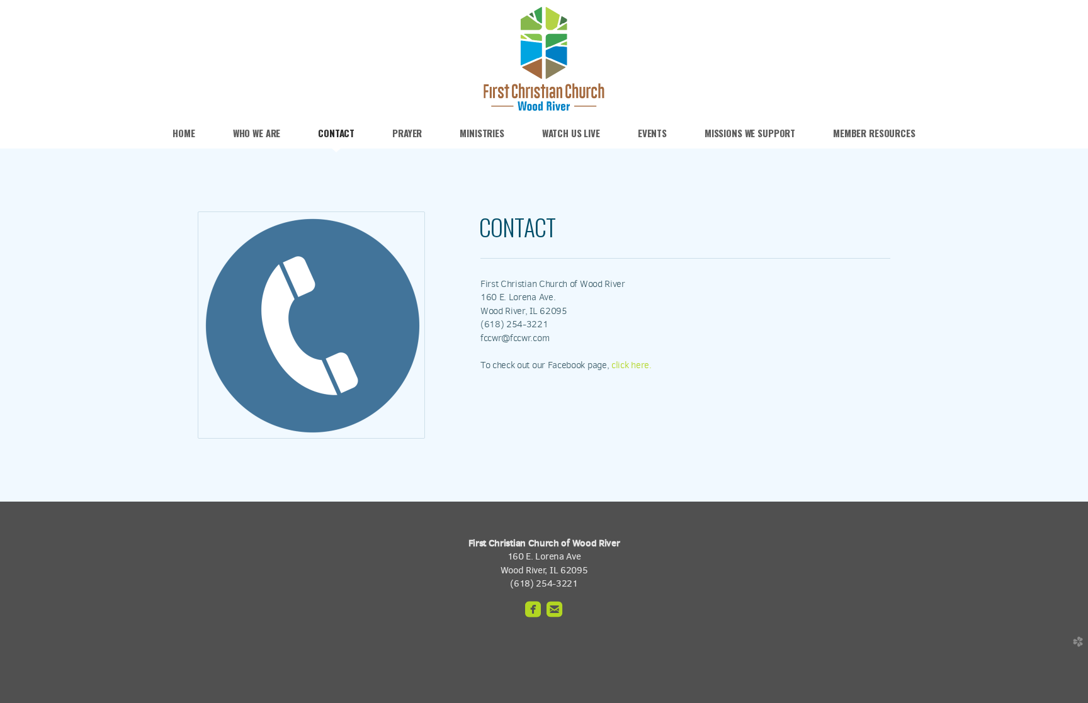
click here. (631, 365)
